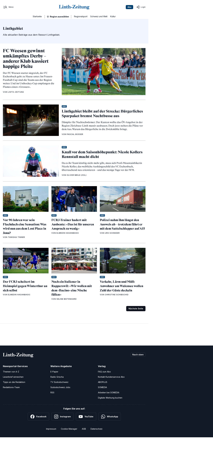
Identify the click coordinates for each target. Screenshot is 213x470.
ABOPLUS (102, 382)
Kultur (113, 16)
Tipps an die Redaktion (14, 382)
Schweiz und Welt (98, 16)
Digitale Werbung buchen (110, 397)
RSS (52, 392)
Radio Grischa (57, 377)
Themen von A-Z (11, 371)
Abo (129, 7)
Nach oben (138, 354)
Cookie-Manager (69, 429)
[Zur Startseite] (74, 7)
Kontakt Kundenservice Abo (111, 377)
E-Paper (54, 371)
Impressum (51, 429)
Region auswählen (59, 16)
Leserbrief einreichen (13, 377)
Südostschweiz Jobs (60, 387)
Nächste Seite (136, 308)
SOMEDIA (102, 387)
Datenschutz (96, 429)
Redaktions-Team (11, 387)
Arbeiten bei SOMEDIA (108, 392)
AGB (84, 429)
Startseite (37, 16)
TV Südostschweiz (59, 382)
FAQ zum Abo (104, 371)
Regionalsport (80, 16)
